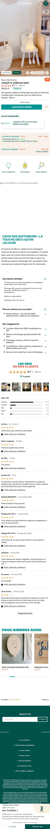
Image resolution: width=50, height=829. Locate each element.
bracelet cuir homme (31, 794)
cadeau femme (25, 781)
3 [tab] (35, 73)
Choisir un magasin (42, 151)
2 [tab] (33, 73)
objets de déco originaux (17, 795)
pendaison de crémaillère (9, 801)
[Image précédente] (27, 72)
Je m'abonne (42, 719)
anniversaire (35, 800)
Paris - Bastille (39, 787)
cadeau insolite (36, 781)
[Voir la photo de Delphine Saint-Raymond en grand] (26, 387)
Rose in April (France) (9, 80)
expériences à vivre (8, 784)
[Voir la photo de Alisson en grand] (5, 387)
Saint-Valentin (43, 800)
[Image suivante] (47, 72)
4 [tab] (37, 73)
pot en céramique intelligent (26, 792)
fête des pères (18, 800)
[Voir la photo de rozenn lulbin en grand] (37, 387)
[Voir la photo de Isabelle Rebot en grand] (16, 387)
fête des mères (27, 800)
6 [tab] (41, 73)
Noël (12, 800)
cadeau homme (9, 781)
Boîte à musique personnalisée (15, 667)
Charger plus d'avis (25, 613)
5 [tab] (39, 73)
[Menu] (4, 3)
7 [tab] (43, 73)
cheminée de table (11, 792)
